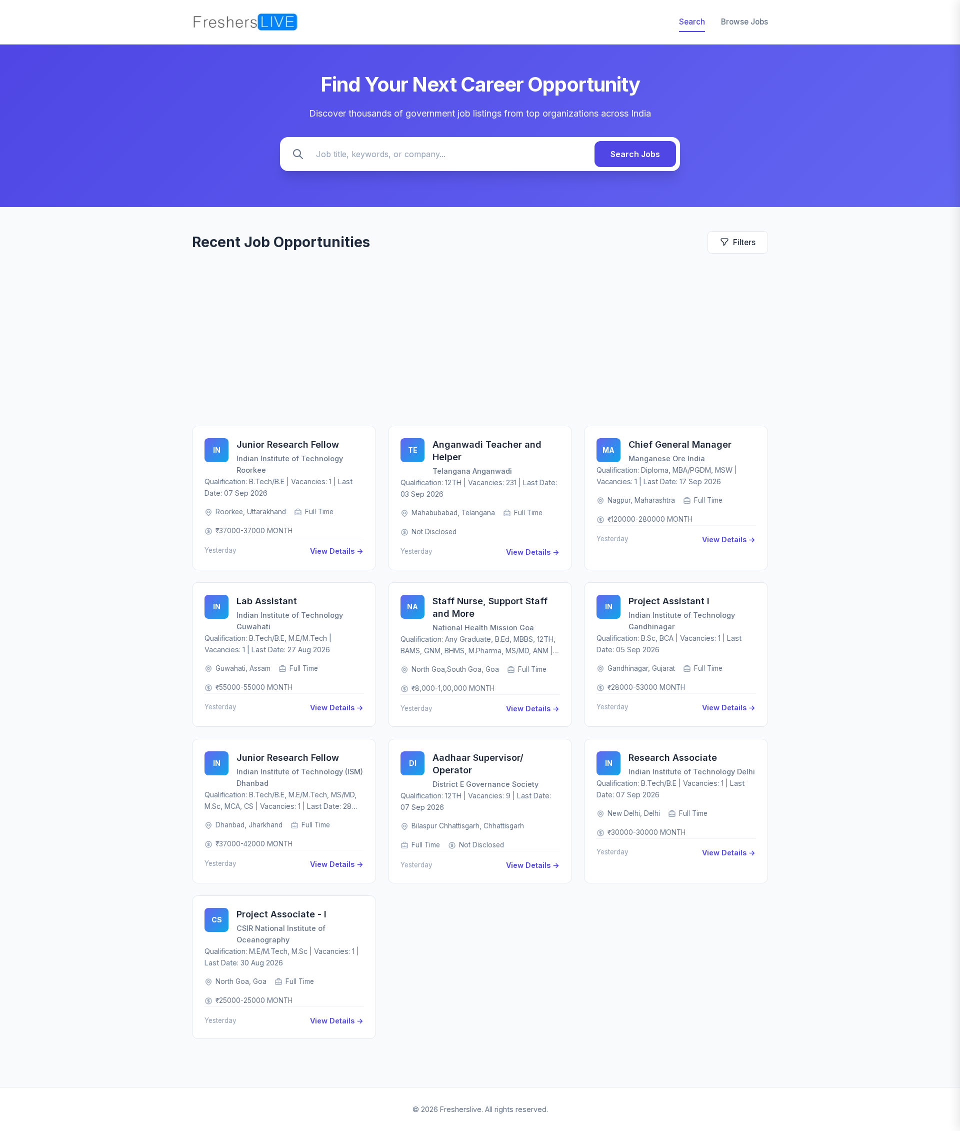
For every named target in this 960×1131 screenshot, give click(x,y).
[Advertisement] (480, 340)
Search (692, 22)
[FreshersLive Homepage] (245, 22)
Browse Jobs (744, 22)
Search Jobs (635, 154)
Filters (744, 242)
